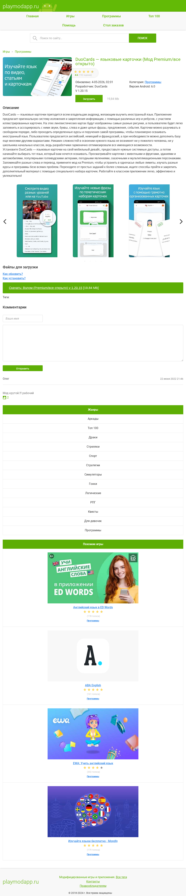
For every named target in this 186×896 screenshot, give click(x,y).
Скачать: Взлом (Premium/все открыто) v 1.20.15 (45, 288)
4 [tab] (101, 261)
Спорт (93, 456)
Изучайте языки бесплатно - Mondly (93, 841)
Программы (111, 16)
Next (181, 221)
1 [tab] (85, 261)
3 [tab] (96, 261)
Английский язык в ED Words (93, 607)
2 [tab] (90, 261)
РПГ (93, 502)
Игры (70, 16)
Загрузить (89, 98)
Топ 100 (154, 16)
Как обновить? (13, 274)
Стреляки (93, 446)
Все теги (121, 877)
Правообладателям (93, 886)
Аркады (93, 418)
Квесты (93, 511)
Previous (4, 221)
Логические (93, 493)
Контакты (93, 881)
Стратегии (93, 465)
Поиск (142, 38)
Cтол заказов (113, 25)
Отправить (22, 368)
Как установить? (14, 278)
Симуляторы (93, 474)
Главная (32, 16)
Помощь (69, 25)
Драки (93, 437)
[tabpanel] (93, 221)
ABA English (93, 685)
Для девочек (93, 521)
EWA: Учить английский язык (93, 763)
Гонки (93, 484)
